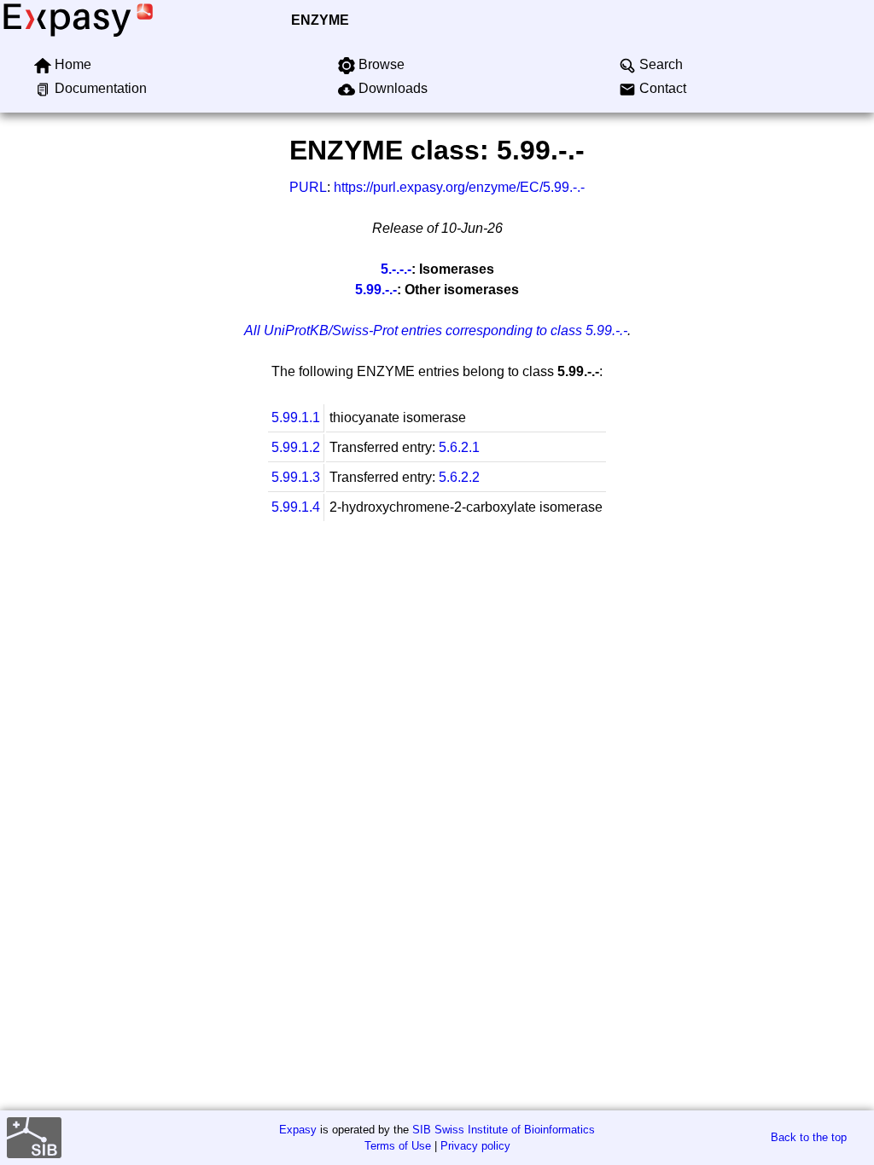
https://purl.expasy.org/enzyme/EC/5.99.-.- (459, 187)
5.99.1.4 (295, 507)
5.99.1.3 (295, 477)
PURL (308, 187)
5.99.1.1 (295, 417)
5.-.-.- (396, 269)
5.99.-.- (376, 289)
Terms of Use (397, 1145)
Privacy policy (475, 1145)
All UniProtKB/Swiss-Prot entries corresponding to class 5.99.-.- (435, 330)
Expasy (298, 1129)
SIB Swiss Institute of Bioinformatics (503, 1129)
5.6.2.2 (459, 477)
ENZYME (320, 20)
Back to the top (809, 1137)
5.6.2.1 (459, 447)
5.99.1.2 (295, 447)
